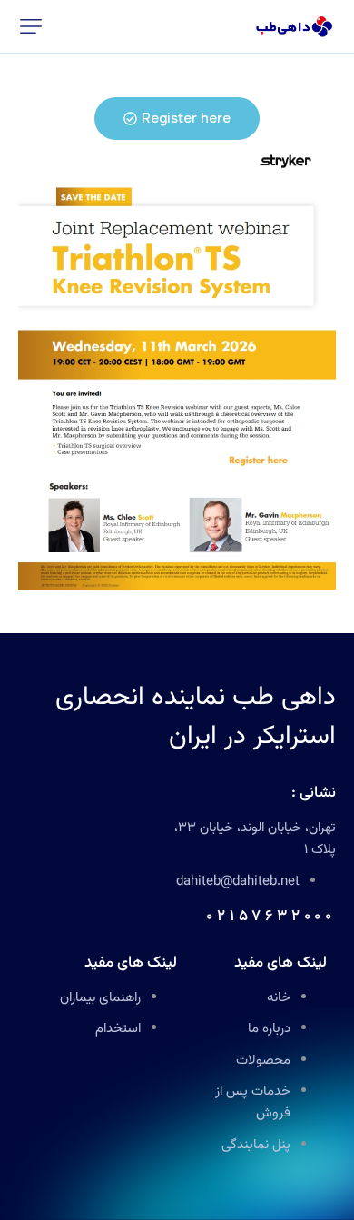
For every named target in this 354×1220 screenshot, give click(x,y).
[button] (31, 26)
